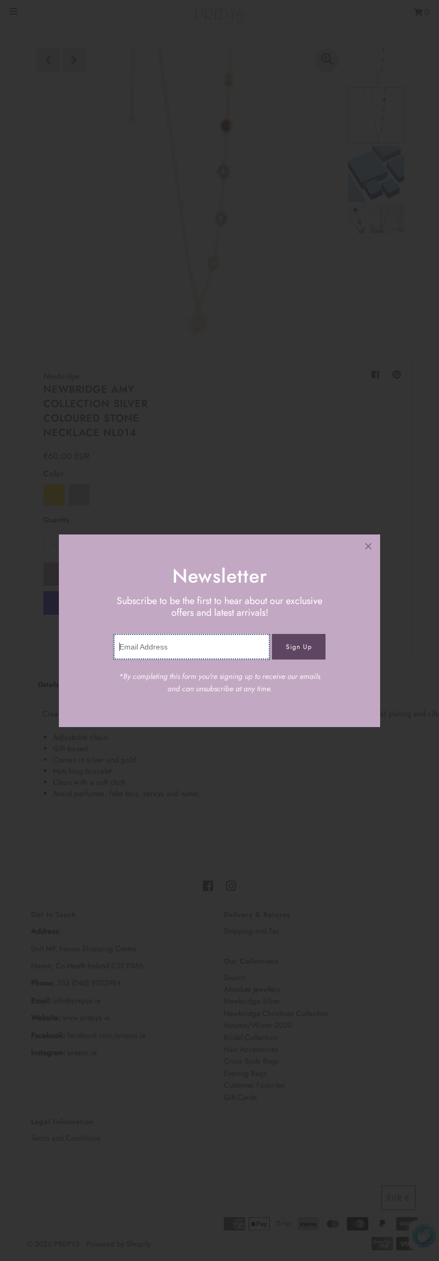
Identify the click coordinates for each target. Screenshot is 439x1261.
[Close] (368, 546)
